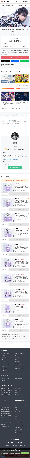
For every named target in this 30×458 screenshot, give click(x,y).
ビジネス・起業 (4, 366)
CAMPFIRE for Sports (5, 413)
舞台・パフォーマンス (19, 368)
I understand (25, 452)
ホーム (2, 115)
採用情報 (15, 445)
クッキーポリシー (18, 432)
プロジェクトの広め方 (5, 394)
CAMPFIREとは (18, 402)
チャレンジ (17, 357)
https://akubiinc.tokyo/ (9, 161)
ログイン (20, 1)
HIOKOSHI (3, 420)
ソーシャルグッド (4, 370)
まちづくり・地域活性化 (19, 353)
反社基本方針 (17, 427)
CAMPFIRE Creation (5, 407)
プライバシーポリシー (19, 420)
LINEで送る (25, 61)
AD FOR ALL (3, 417)
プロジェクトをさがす (9, 345)
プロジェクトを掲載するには (7, 5)
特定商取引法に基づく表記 (20, 422)
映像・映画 (17, 361)
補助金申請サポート (5, 426)
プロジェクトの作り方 (5, 392)
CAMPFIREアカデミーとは (6, 388)
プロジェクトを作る (5, 378)
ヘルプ (16, 409)
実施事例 (16, 392)
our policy (3, 456)
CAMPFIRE (3, 402)
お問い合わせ (17, 411)
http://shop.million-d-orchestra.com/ (12, 164)
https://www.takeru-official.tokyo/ (11, 159)
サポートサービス (18, 390)
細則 (16, 418)
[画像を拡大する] (13, 190)
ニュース (16, 407)
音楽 (18, 34)
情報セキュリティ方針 (19, 425)
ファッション (3, 361)
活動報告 (8, 115)
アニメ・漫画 (3, 359)
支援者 (15, 115)
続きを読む (24, 156)
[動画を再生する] (15, 17)
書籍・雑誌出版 (18, 363)
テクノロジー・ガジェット (6, 353)
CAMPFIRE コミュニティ (6, 405)
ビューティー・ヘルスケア (20, 366)
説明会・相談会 (18, 388)
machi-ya (3, 424)
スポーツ (16, 359)
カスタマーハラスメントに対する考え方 (21, 430)
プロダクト (3, 355)
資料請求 (3, 380)
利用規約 (16, 416)
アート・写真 (3, 368)
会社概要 (7, 445)
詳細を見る (4, 193)
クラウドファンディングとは (6, 390)
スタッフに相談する (19, 378)
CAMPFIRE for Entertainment (6, 411)
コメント (27, 115)
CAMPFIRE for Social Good (6, 409)
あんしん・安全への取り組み (20, 405)
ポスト (6, 61)
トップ (2, 345)
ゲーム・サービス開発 (5, 363)
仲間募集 (21, 115)
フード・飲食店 (4, 357)
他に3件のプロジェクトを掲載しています (16, 149)
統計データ (17, 394)
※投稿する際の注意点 (15, 126)
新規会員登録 (25, 1)
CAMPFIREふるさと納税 (6, 415)
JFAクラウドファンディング (6, 422)
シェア (15, 61)
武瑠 (14, 34)
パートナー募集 (22, 445)
